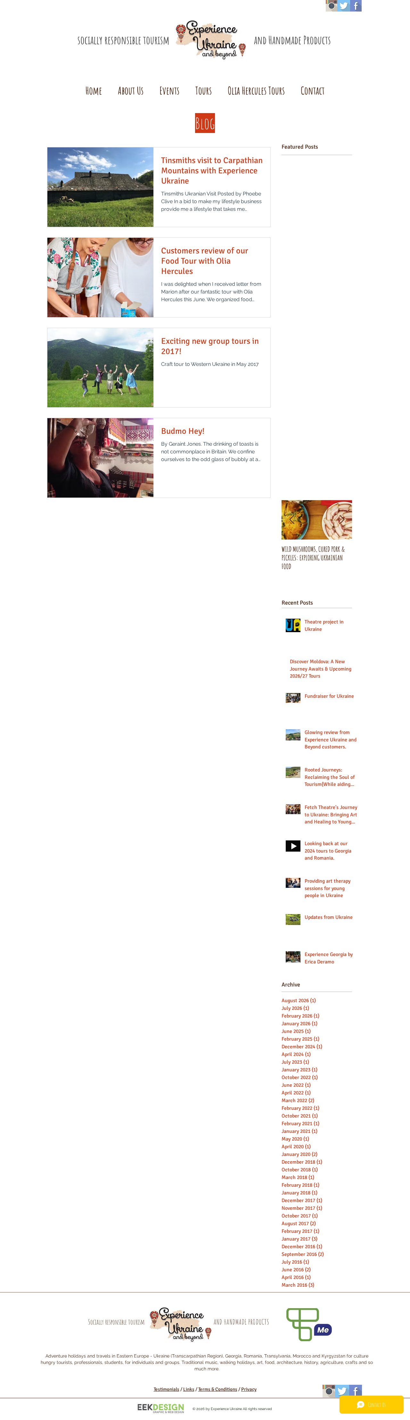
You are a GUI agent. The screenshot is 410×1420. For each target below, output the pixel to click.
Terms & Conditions (217, 1389)
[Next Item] (342, 520)
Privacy (249, 1389)
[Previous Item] (292, 520)
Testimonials (166, 1389)
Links (188, 1389)
